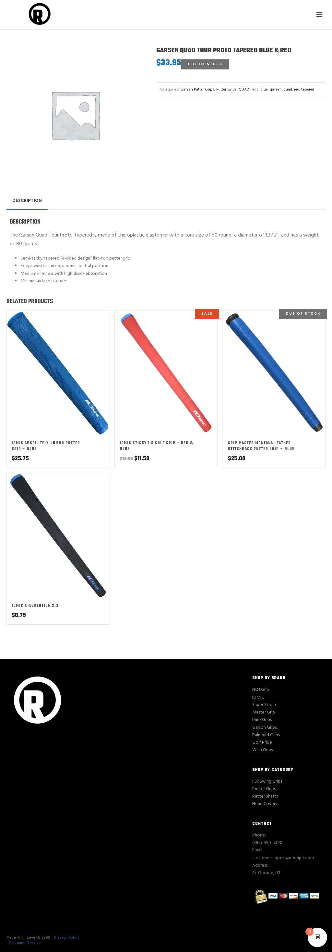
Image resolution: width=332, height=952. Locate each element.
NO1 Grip (260, 689)
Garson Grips (264, 727)
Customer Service (25, 943)
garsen (276, 89)
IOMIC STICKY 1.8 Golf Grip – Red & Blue (156, 446)
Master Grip (263, 712)
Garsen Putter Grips (197, 89)
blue (264, 89)
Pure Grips (262, 720)
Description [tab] (27, 200)
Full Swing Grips (267, 781)
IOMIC (258, 697)
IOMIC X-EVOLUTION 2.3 (35, 606)
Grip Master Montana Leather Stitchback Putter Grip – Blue (261, 446)
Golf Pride (262, 742)
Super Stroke (265, 705)
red (296, 89)
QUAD (244, 89)
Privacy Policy (66, 938)
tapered (307, 89)
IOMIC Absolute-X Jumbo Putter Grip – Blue (46, 446)
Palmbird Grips (266, 735)
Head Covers (264, 804)
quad (288, 89)
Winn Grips (262, 750)
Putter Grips (226, 89)
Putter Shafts (265, 796)
